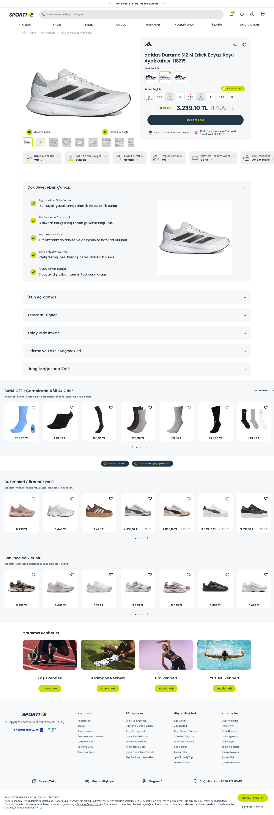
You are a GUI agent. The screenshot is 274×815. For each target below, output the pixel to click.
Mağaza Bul (180, 726)
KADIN (57, 24)
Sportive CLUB (85, 746)
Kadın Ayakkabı (230, 736)
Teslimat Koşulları (184, 741)
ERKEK (89, 24)
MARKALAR (153, 24)
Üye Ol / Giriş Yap (183, 757)
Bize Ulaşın (180, 720)
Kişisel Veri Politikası (137, 736)
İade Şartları (180, 746)
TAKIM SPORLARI (249, 24)
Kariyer (81, 726)
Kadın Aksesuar (230, 746)
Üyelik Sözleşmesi (136, 720)
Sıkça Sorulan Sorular (185, 731)
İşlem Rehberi (181, 762)
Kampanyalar (85, 741)
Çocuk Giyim (229, 757)
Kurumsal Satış (86, 752)
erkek (33, 32)
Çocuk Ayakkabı (231, 752)
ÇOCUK (121, 24)
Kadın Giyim (228, 741)
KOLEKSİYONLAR (185, 24)
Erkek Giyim (228, 726)
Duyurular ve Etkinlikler (90, 736)
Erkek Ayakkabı (230, 720)
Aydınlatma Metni (136, 746)
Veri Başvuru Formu (136, 741)
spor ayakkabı (48, 32)
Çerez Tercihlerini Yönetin (140, 752)
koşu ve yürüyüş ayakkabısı (76, 32)
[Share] (235, 45)
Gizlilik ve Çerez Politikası (140, 726)
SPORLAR (25, 24)
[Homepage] (21, 14)
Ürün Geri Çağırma (184, 736)
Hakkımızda (84, 720)
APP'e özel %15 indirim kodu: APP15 (137, 4)
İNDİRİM (217, 24)
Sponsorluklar (85, 731)
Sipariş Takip (181, 752)
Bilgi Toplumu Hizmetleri (140, 757)
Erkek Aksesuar (230, 731)
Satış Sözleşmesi (135, 731)
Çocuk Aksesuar (231, 762)
